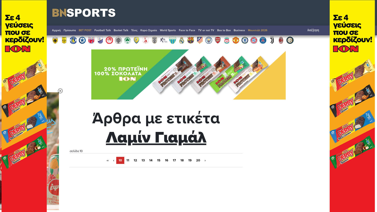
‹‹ (108, 160)
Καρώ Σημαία (148, 30)
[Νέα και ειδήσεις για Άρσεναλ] (217, 40)
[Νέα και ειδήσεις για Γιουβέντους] (272, 40)
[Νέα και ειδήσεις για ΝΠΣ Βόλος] (91, 40)
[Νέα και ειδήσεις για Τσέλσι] (245, 40)
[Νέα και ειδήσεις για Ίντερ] (290, 40)
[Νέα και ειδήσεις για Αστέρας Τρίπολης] (73, 40)
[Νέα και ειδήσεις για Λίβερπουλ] (227, 40)
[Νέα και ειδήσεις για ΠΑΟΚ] (154, 40)
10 (120, 160)
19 (190, 160)
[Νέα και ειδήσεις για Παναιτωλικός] (136, 40)
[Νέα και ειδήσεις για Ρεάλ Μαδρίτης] (181, 40)
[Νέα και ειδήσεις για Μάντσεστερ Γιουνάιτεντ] (236, 40)
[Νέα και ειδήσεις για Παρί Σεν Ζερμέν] (263, 40)
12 (135, 160)
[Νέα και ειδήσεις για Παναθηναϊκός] (127, 40)
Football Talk (102, 30)
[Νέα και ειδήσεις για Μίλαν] (281, 40)
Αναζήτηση (313, 30)
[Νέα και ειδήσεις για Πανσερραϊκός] (145, 40)
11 (127, 160)
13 (143, 160)
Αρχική (56, 30)
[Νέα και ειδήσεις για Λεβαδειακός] (172, 40)
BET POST (85, 30)
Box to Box (224, 30)
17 (174, 160)
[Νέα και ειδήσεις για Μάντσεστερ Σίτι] (208, 40)
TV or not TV (206, 30)
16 (166, 160)
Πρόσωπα (70, 30)
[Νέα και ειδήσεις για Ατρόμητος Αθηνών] (82, 40)
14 (151, 160)
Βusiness (239, 30)
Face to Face (187, 30)
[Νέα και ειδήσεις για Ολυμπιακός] (109, 40)
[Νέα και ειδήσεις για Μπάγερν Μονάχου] (254, 40)
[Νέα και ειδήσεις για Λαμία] (100, 40)
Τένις (134, 30)
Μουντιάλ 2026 (257, 30)
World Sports (168, 30)
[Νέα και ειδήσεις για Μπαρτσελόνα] (190, 40)
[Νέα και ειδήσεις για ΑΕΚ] (55, 40)
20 (198, 160)
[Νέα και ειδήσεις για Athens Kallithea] (163, 40)
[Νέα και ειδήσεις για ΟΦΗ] (118, 40)
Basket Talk (121, 30)
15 (158, 160)
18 (182, 160)
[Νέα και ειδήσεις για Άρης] (64, 40)
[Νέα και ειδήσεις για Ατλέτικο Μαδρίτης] (199, 40)
